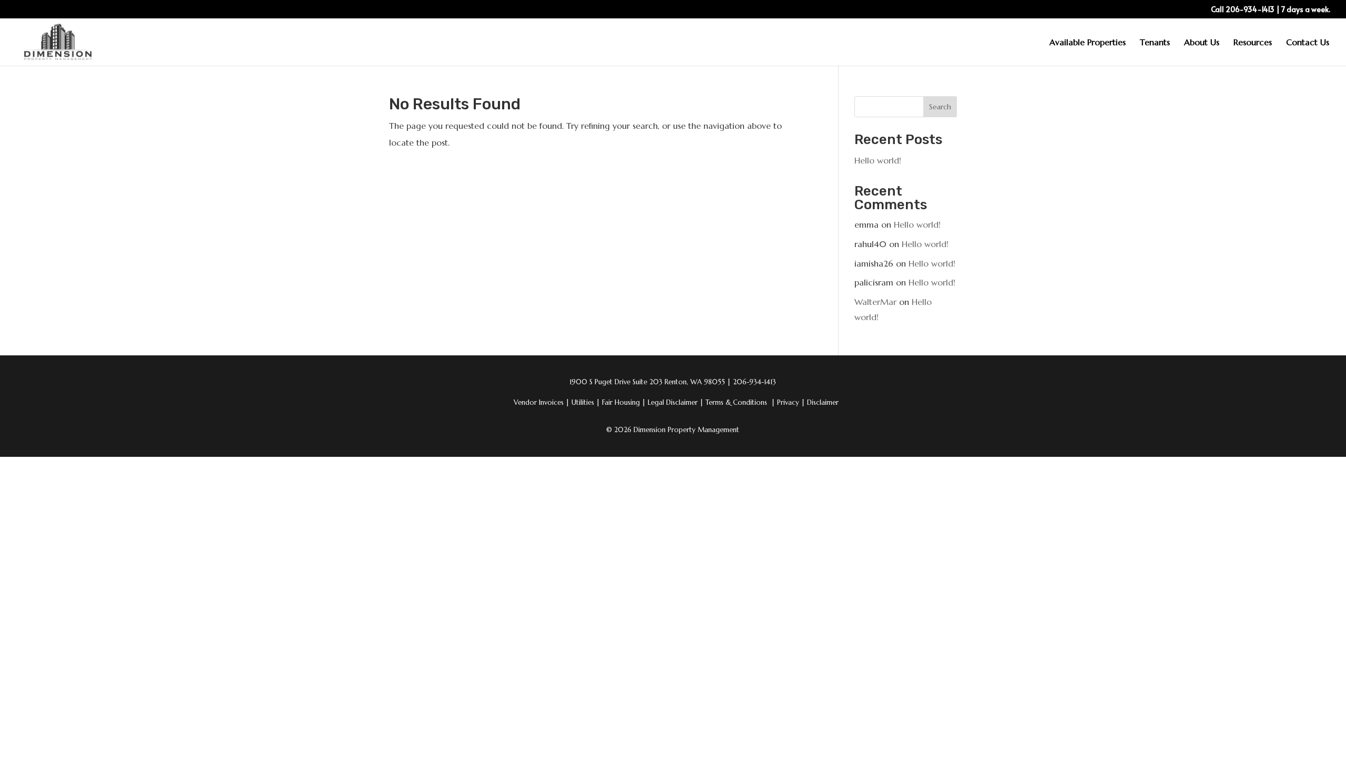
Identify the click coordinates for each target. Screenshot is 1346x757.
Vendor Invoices (539, 402)
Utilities (586, 402)
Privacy (791, 402)
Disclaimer (823, 402)
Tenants (1155, 42)
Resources (1252, 42)
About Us (1201, 42)
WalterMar (875, 301)
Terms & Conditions (736, 402)
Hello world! (877, 160)
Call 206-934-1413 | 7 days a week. (1270, 10)
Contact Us (1307, 42)
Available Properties (1087, 42)
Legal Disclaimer (675, 402)
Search (940, 106)
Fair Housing (624, 402)
